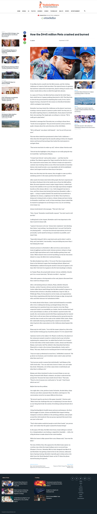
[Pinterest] (24, 39)
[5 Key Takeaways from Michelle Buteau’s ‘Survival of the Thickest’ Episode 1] (10, 107)
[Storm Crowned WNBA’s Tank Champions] (40, 498)
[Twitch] (85, 478)
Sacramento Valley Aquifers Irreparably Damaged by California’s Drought (9, 116)
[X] (24, 36)
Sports (67, 11)
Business (40, 11)
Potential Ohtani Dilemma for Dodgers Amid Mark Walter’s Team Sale (9, 51)
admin (33, 40)
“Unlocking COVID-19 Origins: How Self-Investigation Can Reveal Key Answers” (10, 35)
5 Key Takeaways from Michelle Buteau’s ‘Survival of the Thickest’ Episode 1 (10, 99)
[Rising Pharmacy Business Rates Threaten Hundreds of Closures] (10, 75)
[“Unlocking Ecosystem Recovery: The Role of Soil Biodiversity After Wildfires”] (40, 483)
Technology (53, 11)
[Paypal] (81, 478)
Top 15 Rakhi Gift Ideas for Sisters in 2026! (8, 82)
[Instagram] (76, 478)
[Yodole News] (48, 4)
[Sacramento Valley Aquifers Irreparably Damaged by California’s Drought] (10, 123)
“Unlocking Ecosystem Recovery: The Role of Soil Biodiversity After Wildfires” (54, 484)
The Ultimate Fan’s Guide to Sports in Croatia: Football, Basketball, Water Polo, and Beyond (85, 109)
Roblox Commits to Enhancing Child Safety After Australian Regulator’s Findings (21, 491)
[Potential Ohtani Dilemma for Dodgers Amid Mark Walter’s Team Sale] (10, 59)
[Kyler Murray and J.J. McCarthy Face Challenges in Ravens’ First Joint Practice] (85, 118)
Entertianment (75, 11)
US (28, 11)
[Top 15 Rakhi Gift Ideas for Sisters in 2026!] (10, 90)
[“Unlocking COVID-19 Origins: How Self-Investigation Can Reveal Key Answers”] (10, 42)
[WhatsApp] (24, 42)
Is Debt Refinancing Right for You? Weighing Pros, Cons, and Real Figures (22, 499)
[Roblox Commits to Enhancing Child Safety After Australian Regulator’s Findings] (7, 491)
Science (46, 11)
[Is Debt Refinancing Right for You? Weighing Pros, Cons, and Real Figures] (7, 499)
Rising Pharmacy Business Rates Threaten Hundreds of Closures (10, 67)
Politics (33, 11)
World (24, 11)
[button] (84, 11)
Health (61, 11)
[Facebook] (24, 32)
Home (18, 11)
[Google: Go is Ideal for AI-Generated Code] (40, 491)
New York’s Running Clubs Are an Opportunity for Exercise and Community (39, 466)
